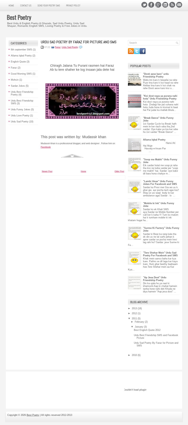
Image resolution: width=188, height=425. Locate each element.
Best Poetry (19, 17)
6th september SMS (21, 49)
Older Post (119, 171)
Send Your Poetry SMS (48, 5)
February (140, 321)
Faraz (14, 67)
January (139, 326)
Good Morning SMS (21, 73)
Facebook (46, 147)
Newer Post (47, 171)
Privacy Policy (73, 5)
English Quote (18, 61)
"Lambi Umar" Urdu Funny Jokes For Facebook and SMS (160, 182)
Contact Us (25, 5)
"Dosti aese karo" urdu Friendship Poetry (156, 75)
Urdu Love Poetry (20, 115)
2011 (135, 318)
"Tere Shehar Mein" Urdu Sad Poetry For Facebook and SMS (160, 254)
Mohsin (15, 79)
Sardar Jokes (18, 85)
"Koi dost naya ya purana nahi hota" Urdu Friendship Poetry (160, 97)
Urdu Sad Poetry (19, 121)
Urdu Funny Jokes (20, 109)
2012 (135, 313)
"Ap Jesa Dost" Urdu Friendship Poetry (154, 279)
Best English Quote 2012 (147, 330)
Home (11, 5)
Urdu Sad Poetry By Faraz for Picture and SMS (78, 42)
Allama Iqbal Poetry (21, 55)
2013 (135, 308)
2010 (135, 355)
